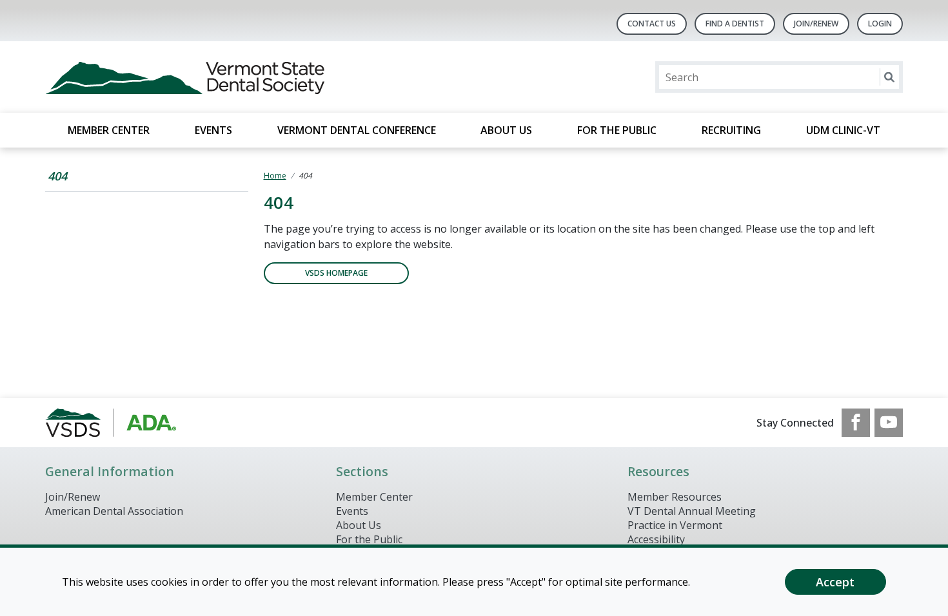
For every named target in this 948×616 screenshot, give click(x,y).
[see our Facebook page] (856, 423)
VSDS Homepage (336, 272)
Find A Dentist (735, 23)
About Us (506, 130)
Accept (835, 582)
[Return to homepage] (212, 77)
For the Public (617, 130)
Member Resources (674, 497)
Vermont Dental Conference (356, 130)
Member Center (109, 130)
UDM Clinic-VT (843, 130)
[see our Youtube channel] (888, 423)
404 (57, 176)
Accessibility (656, 539)
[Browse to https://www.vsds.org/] (110, 423)
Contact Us (651, 23)
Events (213, 130)
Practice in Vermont (674, 525)
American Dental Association (114, 511)
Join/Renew (816, 23)
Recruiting (731, 130)
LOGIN (880, 23)
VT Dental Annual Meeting (691, 511)
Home (275, 175)
